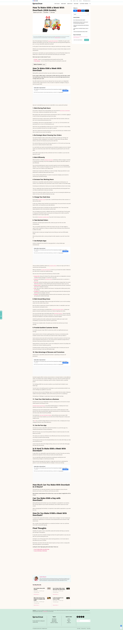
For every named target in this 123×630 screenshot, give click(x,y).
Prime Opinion (37, 61)
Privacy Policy (88, 628)
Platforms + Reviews (54, 622)
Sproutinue (38, 628)
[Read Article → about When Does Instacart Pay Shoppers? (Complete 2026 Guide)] (49, 598)
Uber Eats (36, 282)
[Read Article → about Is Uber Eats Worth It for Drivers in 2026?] (68, 598)
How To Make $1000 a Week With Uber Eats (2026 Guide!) (59, 589)
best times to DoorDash (65, 110)
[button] (90, 3)
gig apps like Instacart (45, 269)
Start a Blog (78, 628)
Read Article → (36, 594)
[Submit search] (89, 620)
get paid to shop (48, 279)
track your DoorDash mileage (45, 415)
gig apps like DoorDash (53, 41)
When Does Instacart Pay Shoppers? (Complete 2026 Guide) (39, 599)
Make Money (54, 621)
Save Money (54, 618)
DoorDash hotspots (58, 313)
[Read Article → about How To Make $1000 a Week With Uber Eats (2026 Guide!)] (68, 588)
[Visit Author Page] (36, 578)
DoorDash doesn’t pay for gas (39, 405)
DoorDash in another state (43, 217)
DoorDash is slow (41, 199)
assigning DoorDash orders (57, 309)
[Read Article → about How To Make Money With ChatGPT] (49, 588)
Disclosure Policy (83, 628)
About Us (68, 620)
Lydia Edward (46, 12)
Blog (69, 621)
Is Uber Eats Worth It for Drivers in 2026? (58, 598)
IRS (35, 420)
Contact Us (69, 622)
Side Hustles (53, 12)
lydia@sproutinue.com (87, 0)
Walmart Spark (37, 285)
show (44, 64)
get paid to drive (52, 265)
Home (69, 618)
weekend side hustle (48, 159)
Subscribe (86, 39)
